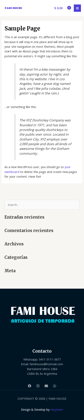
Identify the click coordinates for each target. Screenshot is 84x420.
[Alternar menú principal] (77, 8)
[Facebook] (29, 386)
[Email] (46, 386)
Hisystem (56, 409)
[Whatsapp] (54, 386)
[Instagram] (38, 386)
